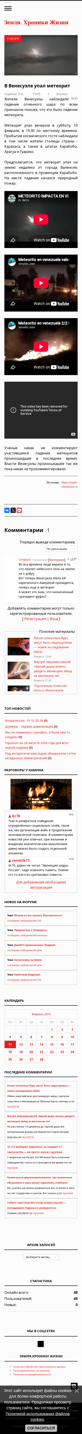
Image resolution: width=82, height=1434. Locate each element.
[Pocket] (19, 510)
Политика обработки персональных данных (39, 1366)
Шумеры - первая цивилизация (29, 726)
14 (41, 1044)
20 (31, 1052)
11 (10, 1044)
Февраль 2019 (41, 1014)
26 (21, 1059)
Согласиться (41, 1428)
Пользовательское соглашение (31, 1370)
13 (31, 1044)
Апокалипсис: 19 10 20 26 (24, 720)
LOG (39, 920)
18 (10, 1052)
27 (31, 1059)
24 (72, 1052)
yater (39, 950)
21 (41, 1052)
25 (10, 1059)
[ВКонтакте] (7, 510)
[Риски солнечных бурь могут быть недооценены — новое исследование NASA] (19, 654)
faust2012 (12, 1106)
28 (41, 1059)
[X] (13, 510)
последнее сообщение (20, 920)
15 (52, 1044)
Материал (56, 560)
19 (21, 1052)
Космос (62, 94)
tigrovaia (12, 1167)
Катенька (42, 935)
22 (52, 1052)
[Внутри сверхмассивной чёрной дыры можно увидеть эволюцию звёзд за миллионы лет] (19, 678)
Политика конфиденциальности (32, 1374)
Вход (54, 618)
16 (62, 1044)
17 (72, 1044)
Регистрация (35, 618)
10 (72, 1037)
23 (62, 1052)
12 (21, 1044)
